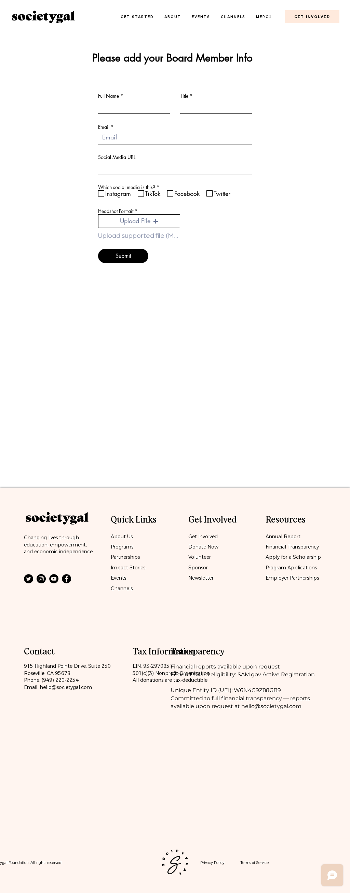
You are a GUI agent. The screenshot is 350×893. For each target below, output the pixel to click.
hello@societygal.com (66, 687)
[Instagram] (41, 578)
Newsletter (201, 578)
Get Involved (203, 536)
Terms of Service (254, 862)
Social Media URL (116, 157)
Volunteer (199, 557)
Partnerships (125, 557)
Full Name (108, 96)
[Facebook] (66, 578)
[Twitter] (28, 578)
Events (118, 578)
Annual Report (283, 536)
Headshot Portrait (115, 211)
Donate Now (204, 547)
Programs (122, 547)
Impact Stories (128, 568)
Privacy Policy (212, 862)
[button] (139, 221)
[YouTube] (53, 578)
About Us (122, 536)
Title (184, 96)
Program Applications (291, 568)
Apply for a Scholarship (293, 557)
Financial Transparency (292, 547)
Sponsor (198, 568)
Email (103, 127)
